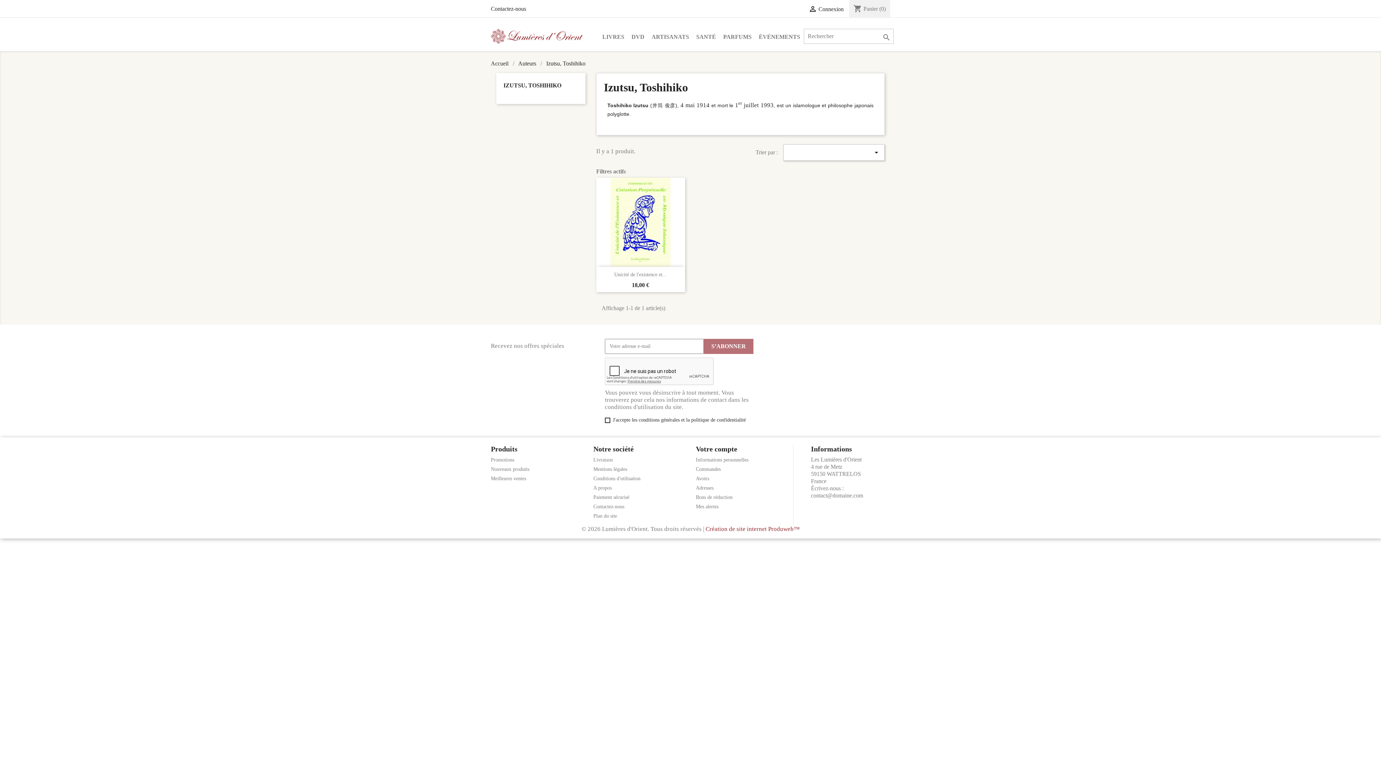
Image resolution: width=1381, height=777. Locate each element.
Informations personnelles (722, 460)
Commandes (708, 469)
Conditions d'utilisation (617, 478)
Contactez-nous (508, 9)
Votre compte (716, 449)
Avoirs (702, 478)
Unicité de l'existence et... (640, 274)
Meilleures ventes (508, 478)
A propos (602, 488)
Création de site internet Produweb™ (753, 529)
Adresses (705, 488)
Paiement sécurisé (611, 497)
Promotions (502, 460)
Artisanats (670, 37)
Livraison (603, 460)
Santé (706, 37)
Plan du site (605, 516)
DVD (638, 37)
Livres (613, 37)
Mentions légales (610, 469)
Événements (779, 37)
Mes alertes (707, 506)
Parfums (737, 37)
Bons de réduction (714, 497)
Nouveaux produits (510, 469)
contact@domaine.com (837, 495)
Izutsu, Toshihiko (532, 85)
